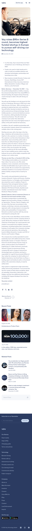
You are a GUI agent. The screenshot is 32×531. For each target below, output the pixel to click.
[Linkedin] (20, 527)
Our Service (5, 434)
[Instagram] (24, 527)
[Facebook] (2, 289)
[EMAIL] (11, 420)
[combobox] (13, 397)
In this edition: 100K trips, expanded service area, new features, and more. (14, 348)
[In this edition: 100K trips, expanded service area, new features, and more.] (16, 336)
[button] (26, 2)
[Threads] (12, 289)
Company (5, 479)
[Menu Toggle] (29, 3)
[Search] (27, 397)
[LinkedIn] (9, 289)
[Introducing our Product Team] (16, 315)
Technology (5, 452)
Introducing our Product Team (10, 326)
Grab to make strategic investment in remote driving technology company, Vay (18, 387)
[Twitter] (6, 289)
